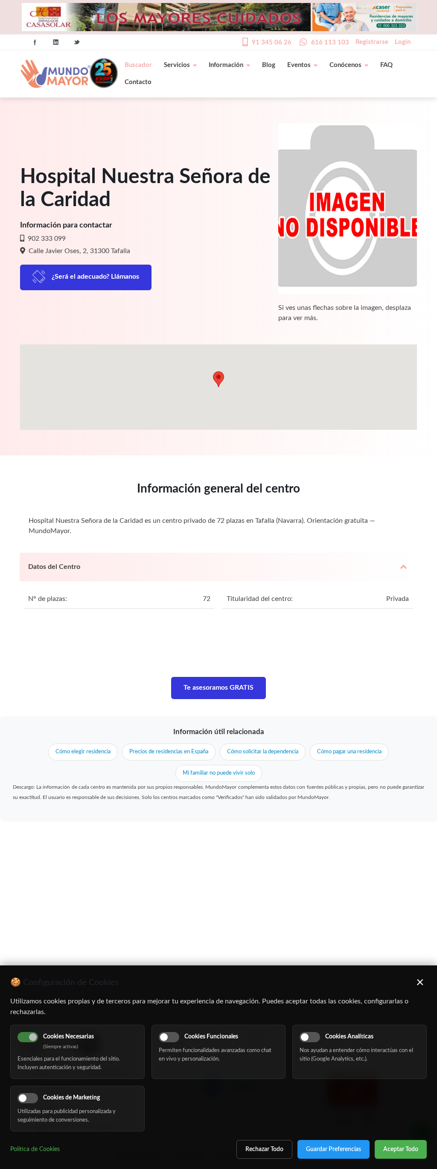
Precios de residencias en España (168, 752)
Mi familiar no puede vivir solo (219, 773)
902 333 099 (46, 238)
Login (403, 42)
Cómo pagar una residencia (349, 752)
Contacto (138, 82)
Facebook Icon (35, 42)
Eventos (299, 65)
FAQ (386, 65)
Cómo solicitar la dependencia (262, 752)
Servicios (177, 65)
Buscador (138, 65)
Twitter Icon (76, 42)
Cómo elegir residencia (83, 752)
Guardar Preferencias (333, 1149)
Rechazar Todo (264, 1149)
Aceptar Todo (400, 1149)
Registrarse (371, 42)
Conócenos (345, 65)
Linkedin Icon (56, 42)
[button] (218, 379)
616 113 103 (330, 42)
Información (226, 65)
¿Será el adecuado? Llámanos (95, 276)
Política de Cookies (35, 1149)
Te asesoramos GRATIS (218, 687)
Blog (268, 65)
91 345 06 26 (271, 42)
